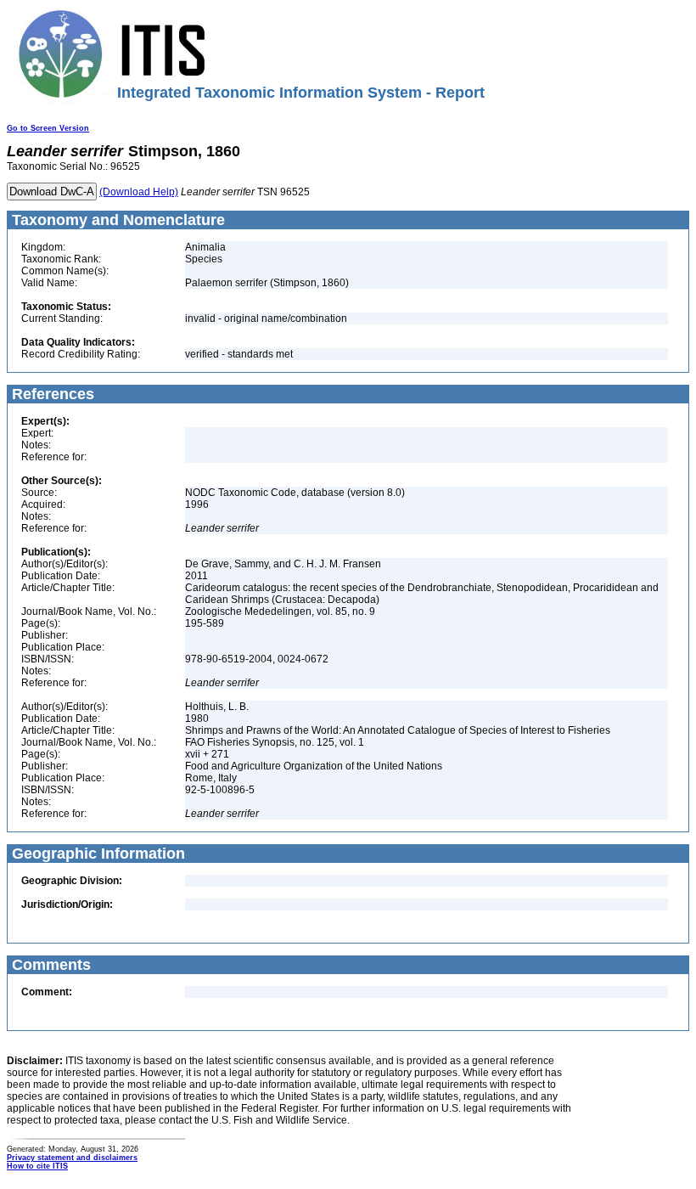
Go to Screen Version (48, 128)
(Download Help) (138, 192)
